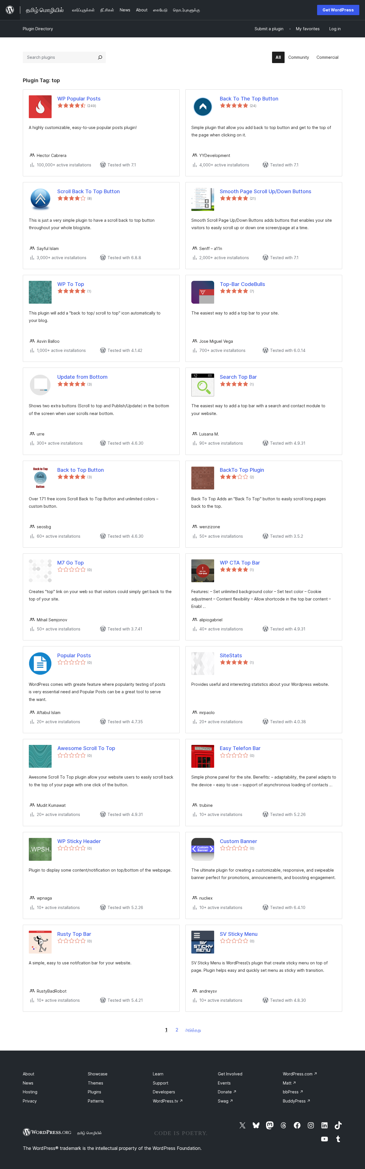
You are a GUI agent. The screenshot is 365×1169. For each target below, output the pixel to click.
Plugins (94, 1091)
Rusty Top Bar (74, 934)
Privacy (30, 1101)
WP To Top (70, 284)
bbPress (293, 1091)
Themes (95, 1083)
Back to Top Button (80, 470)
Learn (158, 1073)
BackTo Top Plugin (242, 470)
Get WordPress (338, 9)
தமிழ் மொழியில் (89, 1132)
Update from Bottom (82, 377)
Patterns (96, 1101)
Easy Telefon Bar (240, 748)
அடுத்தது (193, 1029)
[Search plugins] (100, 57)
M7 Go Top (70, 563)
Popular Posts (74, 655)
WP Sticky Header (79, 841)
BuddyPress (297, 1101)
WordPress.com (300, 1073)
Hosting (30, 1091)
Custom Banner (238, 841)
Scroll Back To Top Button (88, 191)
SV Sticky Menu (238, 934)
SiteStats (231, 655)
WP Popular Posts (79, 99)
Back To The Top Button (249, 99)
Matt (289, 1083)
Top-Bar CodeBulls (242, 284)
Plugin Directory (38, 28)
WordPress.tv (168, 1101)
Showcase (98, 1073)
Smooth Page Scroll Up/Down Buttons (265, 191)
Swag (225, 1101)
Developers (164, 1091)
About (28, 1073)
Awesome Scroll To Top (86, 748)
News (28, 1083)
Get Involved (230, 1073)
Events (224, 1083)
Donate (227, 1091)
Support (160, 1083)
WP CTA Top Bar (240, 563)
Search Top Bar (238, 377)
